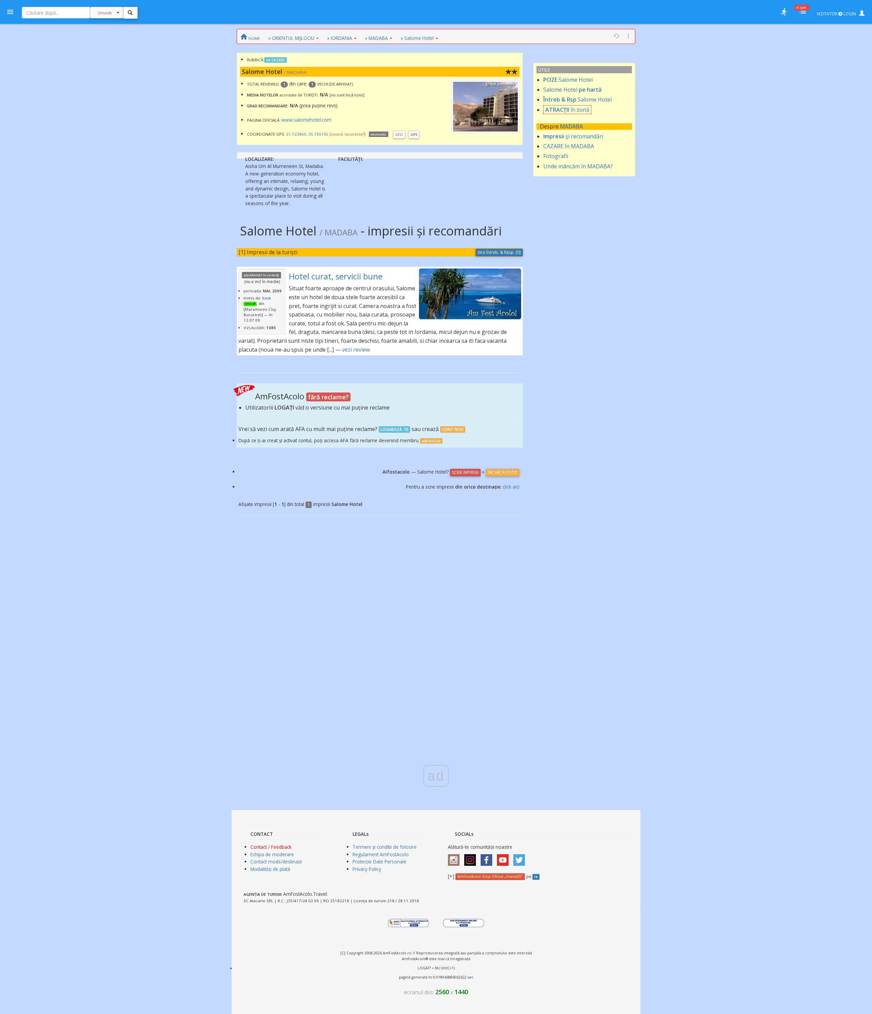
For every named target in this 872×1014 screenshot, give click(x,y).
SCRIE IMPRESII (465, 472)
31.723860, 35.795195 (307, 134)
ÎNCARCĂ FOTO (502, 472)
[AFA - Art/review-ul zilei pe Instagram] (455, 857)
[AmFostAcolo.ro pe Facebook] (488, 857)
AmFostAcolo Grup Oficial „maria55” (490, 876)
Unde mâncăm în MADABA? (578, 166)
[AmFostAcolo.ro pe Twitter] (520, 857)
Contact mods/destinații (276, 861)
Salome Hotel (568, 79)
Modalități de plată (270, 869)
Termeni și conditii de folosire (385, 847)
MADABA (571, 126)
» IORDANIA (339, 38)
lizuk (266, 298)
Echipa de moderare (272, 854)
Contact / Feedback (271, 847)
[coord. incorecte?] (347, 134)
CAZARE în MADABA (568, 146)
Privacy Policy (367, 869)
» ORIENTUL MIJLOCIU (291, 38)
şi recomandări (573, 136)
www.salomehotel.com (306, 120)
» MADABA (376, 38)
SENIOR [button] (250, 304)
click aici (511, 486)
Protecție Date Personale (379, 861)
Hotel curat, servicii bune (336, 276)
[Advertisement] (436, 632)
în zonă (567, 109)
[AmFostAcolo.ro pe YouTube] (504, 857)
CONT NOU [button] (453, 429)
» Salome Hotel (417, 38)
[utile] (783, 12)
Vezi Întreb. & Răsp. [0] (499, 252)
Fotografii (555, 156)
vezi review (356, 349)
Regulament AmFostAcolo (381, 854)
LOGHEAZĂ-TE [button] (394, 429)
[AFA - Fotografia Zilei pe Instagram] (471, 857)
